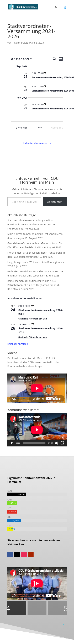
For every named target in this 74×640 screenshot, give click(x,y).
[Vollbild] (62, 443)
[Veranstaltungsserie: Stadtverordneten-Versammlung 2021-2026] (45, 73)
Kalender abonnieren (35, 143)
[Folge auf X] (17, 554)
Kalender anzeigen (17, 343)
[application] (37, 429)
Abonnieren (54, 202)
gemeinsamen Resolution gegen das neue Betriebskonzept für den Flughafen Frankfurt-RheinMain (33, 285)
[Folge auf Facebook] (10, 554)
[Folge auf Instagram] (24, 554)
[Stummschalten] (56, 443)
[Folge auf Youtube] (31, 554)
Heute (39, 127)
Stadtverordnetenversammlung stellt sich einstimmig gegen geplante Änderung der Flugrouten (31, 224)
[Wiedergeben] (12, 443)
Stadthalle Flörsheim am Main (32, 318)
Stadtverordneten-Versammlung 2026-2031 (53, 77)
